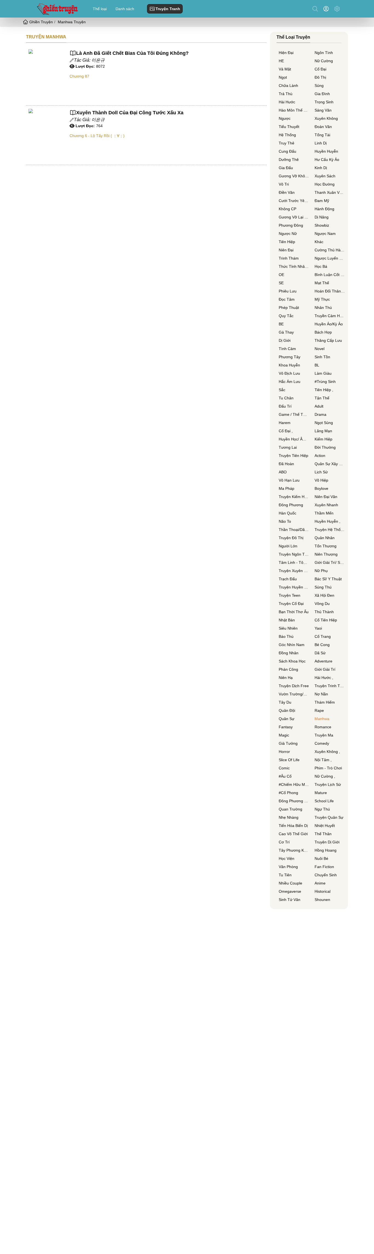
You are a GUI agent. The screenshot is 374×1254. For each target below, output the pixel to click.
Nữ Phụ (321, 570)
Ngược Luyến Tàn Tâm (330, 258)
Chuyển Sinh (326, 875)
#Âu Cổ (285, 776)
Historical (322, 891)
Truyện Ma (324, 735)
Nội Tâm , (323, 760)
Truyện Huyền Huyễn (294, 587)
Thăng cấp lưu (328, 340)
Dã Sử (320, 653)
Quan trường (290, 809)
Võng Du (322, 603)
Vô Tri (284, 184)
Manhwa (322, 718)
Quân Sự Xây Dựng (330, 464)
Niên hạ (286, 677)
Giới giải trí (325, 669)
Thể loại (100, 9)
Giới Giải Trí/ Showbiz (330, 562)
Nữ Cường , (325, 776)
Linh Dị (321, 143)
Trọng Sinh (324, 102)
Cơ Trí (284, 842)
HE (281, 61)
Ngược (284, 118)
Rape (319, 710)
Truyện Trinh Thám (330, 686)
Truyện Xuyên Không (294, 570)
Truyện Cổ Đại (291, 603)
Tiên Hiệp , (324, 390)
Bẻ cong (322, 644)
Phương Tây (289, 357)
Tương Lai (288, 447)
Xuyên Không (326, 118)
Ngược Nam (325, 233)
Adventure (323, 661)
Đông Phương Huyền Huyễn (294, 801)
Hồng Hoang (325, 850)
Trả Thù (285, 94)
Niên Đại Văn (326, 496)
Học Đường (325, 184)
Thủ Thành (324, 612)
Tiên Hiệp (287, 242)
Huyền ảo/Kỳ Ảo (329, 324)
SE (281, 283)
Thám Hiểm (325, 702)
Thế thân (323, 834)
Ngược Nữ (288, 233)
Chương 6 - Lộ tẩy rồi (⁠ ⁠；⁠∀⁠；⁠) (97, 135)
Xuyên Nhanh (326, 505)
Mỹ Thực (322, 299)
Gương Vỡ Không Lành (294, 176)
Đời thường (325, 447)
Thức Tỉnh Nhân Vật (294, 266)
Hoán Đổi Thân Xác (330, 291)
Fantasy (286, 727)
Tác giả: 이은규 (89, 60)
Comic (284, 768)
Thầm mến (324, 513)
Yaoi (318, 628)
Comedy (322, 743)
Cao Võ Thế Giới (293, 834)
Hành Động (324, 209)
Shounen (322, 899)
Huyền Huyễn (326, 151)
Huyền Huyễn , (327, 521)
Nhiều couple (290, 883)
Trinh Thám (289, 258)
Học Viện (286, 858)
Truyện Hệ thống (330, 529)
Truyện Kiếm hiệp (294, 496)
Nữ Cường (324, 61)
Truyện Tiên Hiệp (293, 455)
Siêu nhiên (288, 628)
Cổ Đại (320, 69)
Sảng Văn (323, 110)
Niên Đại (286, 250)
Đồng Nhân (288, 653)
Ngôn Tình (324, 52)
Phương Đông (291, 225)
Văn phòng (288, 867)
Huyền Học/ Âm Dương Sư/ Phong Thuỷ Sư (294, 439)
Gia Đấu (286, 168)
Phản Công (288, 669)
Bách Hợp (323, 332)
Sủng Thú (323, 587)
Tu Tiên (285, 875)
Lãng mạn (323, 431)
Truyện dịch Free (294, 686)
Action (320, 455)
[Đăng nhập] (327, 8)
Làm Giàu (323, 373)
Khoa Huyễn (289, 365)
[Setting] (337, 8)
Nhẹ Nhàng (288, 817)
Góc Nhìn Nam (291, 644)
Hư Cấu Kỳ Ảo (327, 159)
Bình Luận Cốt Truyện (330, 274)
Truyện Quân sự (329, 817)
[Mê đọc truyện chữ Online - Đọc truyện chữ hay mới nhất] (56, 8)
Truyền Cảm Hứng (330, 316)
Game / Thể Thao (294, 414)
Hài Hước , (324, 677)
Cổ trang (323, 636)
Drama (320, 414)
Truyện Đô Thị (291, 538)
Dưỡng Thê (289, 159)
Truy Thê (286, 143)
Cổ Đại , (286, 431)
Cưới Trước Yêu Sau (294, 200)
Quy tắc (286, 316)
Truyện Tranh (168, 9)
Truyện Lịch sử (328, 784)
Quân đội (287, 710)
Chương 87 (79, 76)
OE (281, 274)
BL (317, 365)
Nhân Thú (323, 307)
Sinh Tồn (322, 357)
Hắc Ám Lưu (289, 381)
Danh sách (125, 9)
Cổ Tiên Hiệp (326, 620)
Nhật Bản (287, 620)
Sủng (319, 85)
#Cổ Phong (288, 792)
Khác (319, 242)
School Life (324, 801)
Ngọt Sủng (324, 422)
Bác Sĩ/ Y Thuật (328, 579)
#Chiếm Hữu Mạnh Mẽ (294, 784)
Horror (284, 751)
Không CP (287, 209)
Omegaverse (290, 891)
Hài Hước (287, 102)
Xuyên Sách (325, 176)
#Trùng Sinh (325, 381)
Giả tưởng (288, 743)
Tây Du (285, 702)
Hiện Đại (286, 52)
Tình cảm (287, 348)
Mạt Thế (322, 283)
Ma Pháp (286, 488)
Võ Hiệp (321, 480)
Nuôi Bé (321, 858)
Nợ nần (321, 694)
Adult (319, 406)
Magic (284, 735)
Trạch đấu (288, 579)
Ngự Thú (322, 809)
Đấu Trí (285, 406)
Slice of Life (289, 760)
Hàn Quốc (287, 513)
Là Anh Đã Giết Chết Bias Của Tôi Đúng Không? (132, 53)
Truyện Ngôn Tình (294, 554)
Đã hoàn (286, 464)
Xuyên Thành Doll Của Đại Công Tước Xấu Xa (129, 112)
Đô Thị (320, 77)
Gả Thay (286, 332)
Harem (284, 422)
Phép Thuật (289, 307)
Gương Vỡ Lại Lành (294, 217)
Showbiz (322, 225)
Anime (320, 883)
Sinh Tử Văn (289, 899)
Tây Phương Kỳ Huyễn (294, 850)
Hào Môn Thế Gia (294, 110)
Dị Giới (284, 340)
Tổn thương (325, 546)
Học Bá (321, 266)
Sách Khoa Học (292, 661)
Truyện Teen (289, 595)
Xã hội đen (324, 595)
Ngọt (283, 77)
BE (281, 324)
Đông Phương (291, 505)
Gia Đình (322, 94)
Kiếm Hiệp (323, 439)
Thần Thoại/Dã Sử (294, 529)
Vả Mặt (285, 69)
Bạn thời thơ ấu (294, 612)
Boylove (321, 488)
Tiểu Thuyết (289, 126)
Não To (285, 521)
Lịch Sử (321, 472)
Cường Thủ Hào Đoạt (330, 250)
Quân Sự (286, 718)
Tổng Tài (322, 135)
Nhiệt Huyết (325, 825)
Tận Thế (322, 398)
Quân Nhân (325, 538)
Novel (319, 348)
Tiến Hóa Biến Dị (293, 825)
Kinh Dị (321, 168)
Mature (321, 792)
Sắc (282, 390)
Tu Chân (286, 398)
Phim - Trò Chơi (328, 768)
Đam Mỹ (322, 200)
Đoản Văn (323, 126)
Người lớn (288, 546)
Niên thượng (326, 554)
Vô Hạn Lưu (289, 480)
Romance (323, 727)
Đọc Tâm (287, 299)
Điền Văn (287, 192)
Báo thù (286, 636)
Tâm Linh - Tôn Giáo (294, 562)
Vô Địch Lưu (289, 373)
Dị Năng (322, 217)
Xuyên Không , (327, 751)
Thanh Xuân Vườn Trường (330, 192)
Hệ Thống (287, 135)
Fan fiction (324, 867)
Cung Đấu (287, 151)
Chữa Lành (288, 85)
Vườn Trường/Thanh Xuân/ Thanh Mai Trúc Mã (294, 694)
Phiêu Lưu (288, 291)
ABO (283, 472)
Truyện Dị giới (327, 842)
